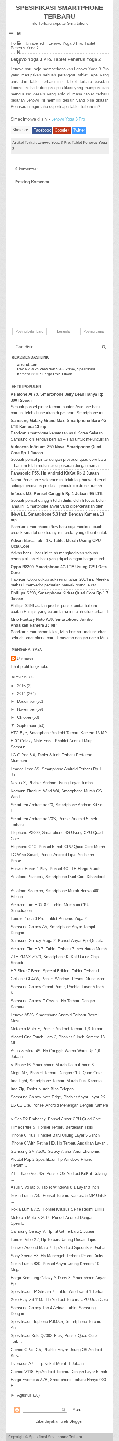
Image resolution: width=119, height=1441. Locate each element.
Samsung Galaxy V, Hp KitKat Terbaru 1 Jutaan (53, 1231)
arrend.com (28, 364)
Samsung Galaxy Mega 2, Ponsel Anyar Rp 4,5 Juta (57, 940)
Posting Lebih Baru (29, 331)
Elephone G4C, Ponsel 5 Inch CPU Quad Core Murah (58, 846)
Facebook (42, 130)
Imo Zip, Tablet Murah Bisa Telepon (42, 1089)
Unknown (25, 658)
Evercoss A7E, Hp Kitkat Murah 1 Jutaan (47, 1363)
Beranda (63, 331)
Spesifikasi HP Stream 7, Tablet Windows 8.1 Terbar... (59, 1291)
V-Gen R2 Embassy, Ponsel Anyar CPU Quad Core (56, 1119)
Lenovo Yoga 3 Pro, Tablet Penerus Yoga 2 (49, 918)
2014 (22, 693)
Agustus (25, 1395)
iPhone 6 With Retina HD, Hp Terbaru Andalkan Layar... (59, 1143)
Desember (26, 701)
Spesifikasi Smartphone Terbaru (55, 1437)
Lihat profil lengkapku (29, 666)
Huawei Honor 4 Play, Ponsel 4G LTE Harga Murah (55, 868)
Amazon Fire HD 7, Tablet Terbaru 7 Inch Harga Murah (59, 949)
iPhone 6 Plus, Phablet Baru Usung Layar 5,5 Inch (55, 1135)
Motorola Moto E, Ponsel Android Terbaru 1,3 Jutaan (57, 1028)
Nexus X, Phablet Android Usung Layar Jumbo (52, 782)
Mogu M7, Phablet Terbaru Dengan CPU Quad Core (56, 1073)
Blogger (75, 1421)
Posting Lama (94, 331)
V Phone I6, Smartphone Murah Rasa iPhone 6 (52, 1065)
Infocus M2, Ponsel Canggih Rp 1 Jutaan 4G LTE (57, 493)
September (27, 725)
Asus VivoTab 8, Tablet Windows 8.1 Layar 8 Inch (55, 1187)
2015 (22, 685)
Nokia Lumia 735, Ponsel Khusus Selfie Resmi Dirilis (57, 1209)
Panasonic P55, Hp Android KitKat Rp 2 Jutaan (55, 473)
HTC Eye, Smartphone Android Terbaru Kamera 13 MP (59, 733)
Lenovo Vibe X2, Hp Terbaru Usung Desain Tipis (53, 1239)
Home (16, 43)
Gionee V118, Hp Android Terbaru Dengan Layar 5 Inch (59, 1371)
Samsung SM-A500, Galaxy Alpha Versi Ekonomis (55, 1151)
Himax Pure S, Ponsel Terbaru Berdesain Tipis (52, 1127)
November (26, 709)
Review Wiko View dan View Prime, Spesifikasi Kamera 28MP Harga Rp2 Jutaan (56, 371)
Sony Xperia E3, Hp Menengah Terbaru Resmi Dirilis (57, 1255)
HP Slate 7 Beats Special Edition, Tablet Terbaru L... (57, 971)
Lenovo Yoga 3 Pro (68, 119)
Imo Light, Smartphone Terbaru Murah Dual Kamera (56, 1080)
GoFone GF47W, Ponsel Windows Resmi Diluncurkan (58, 979)
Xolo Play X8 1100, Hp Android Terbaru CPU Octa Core (59, 1299)
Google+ (62, 130)
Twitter (79, 130)
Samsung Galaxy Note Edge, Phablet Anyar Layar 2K (58, 1097)
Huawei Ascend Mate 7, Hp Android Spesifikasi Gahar (58, 1247)
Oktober (24, 717)
